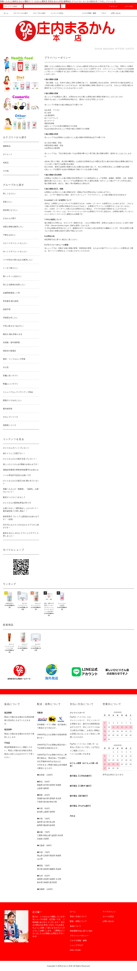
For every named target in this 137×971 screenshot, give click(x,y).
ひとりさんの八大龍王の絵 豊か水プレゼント (21, 482)
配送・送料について (78, 921)
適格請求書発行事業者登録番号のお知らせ (21, 470)
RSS (72, 950)
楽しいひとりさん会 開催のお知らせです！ (21, 464)
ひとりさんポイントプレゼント (16, 448)
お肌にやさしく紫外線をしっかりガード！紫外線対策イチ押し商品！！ (21, 509)
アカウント (113, 6)
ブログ (103, 13)
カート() (129, 6)
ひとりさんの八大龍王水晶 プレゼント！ (20, 459)
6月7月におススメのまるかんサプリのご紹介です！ (21, 526)
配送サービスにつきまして (14, 497)
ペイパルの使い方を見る (80, 754)
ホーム (6, 13)
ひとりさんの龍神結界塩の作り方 (17, 503)
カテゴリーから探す (20, 13)
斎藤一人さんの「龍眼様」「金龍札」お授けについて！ (21, 490)
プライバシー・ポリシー (105, 71)
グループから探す (39, 13)
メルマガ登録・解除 (89, 13)
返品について (75, 926)
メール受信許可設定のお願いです (17, 475)
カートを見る (108, 916)
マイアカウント (109, 912)
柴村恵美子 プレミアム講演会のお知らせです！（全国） (21, 517)
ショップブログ (76, 945)
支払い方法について (78, 916)
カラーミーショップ (111, 69)
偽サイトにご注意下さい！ (14, 453)
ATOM (78, 950)
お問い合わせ (116, 13)
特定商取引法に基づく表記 (81, 931)
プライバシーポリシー (79, 936)
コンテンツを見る (57, 13)
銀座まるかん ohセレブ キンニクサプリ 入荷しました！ (21, 534)
